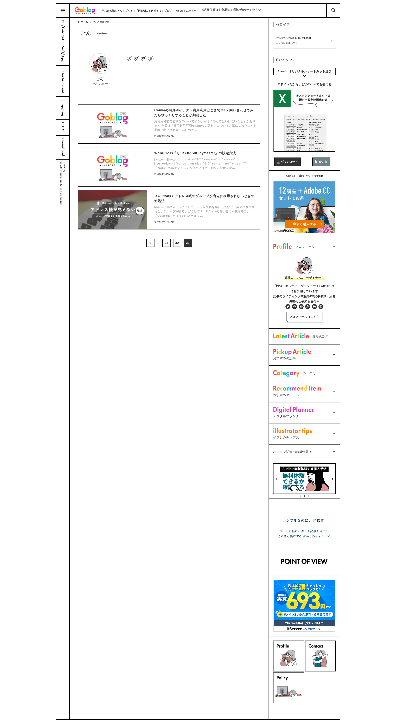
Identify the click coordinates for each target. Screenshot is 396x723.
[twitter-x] (129, 58)
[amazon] (150, 58)
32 (177, 243)
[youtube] (143, 58)
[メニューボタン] (63, 10)
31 (166, 243)
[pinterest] (136, 58)
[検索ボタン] (333, 10)
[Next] (332, 479)
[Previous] (276, 479)
